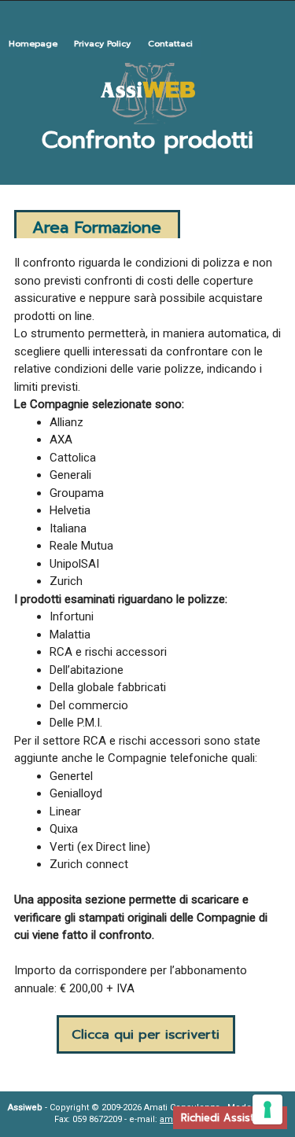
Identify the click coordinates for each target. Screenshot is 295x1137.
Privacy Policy (102, 43)
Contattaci (170, 43)
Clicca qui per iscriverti (145, 1034)
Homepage (33, 43)
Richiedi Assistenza (230, 1117)
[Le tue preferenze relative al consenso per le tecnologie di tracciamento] (267, 1109)
